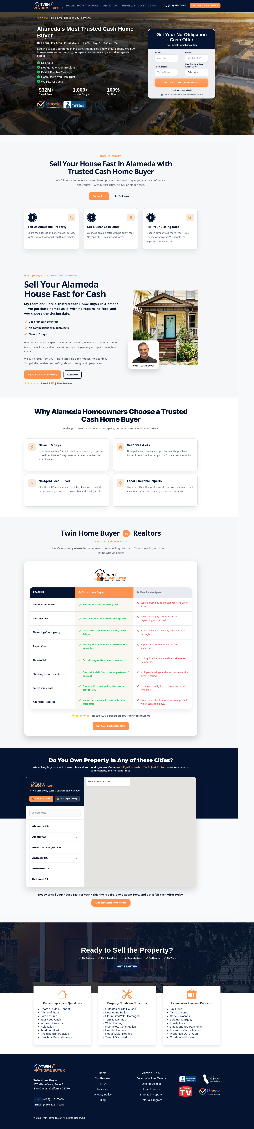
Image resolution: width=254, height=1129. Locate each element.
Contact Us (147, 5)
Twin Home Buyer (51, 1118)
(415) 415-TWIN (175, 5)
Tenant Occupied (116, 1037)
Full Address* (161, 67)
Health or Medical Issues (56, 1037)
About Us (110, 5)
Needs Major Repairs (118, 1033)
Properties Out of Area (184, 1033)
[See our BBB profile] (187, 1079)
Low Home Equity (181, 1019)
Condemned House (182, 1037)
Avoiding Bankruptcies (55, 1033)
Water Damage (114, 1023)
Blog (103, 1100)
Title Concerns (179, 1012)
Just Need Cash (51, 1019)
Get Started (127, 966)
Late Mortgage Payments (186, 1026)
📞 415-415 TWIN (41, 799)
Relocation (47, 1026)
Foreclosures (49, 1016)
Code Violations (180, 1016)
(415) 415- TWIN (49, 1099)
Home (70, 5)
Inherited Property (52, 1023)
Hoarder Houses (115, 1030)
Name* (158, 52)
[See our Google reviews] (210, 1091)
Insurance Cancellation (184, 1030)
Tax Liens (176, 1009)
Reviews (128, 5)
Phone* (188, 52)
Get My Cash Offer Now (110, 902)
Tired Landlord (50, 1030)
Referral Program (151, 1100)
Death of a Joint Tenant (55, 1009)
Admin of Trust (50, 1012)
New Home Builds (116, 1012)
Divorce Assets (151, 1083)
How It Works (88, 5)
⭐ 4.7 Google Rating (67, 799)
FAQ (103, 1083)
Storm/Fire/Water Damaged (122, 1016)
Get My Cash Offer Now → (43, 374)
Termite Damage (115, 1019)
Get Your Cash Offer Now (110, 726)
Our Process (103, 1078)
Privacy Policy (103, 1094)
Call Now (123, 196)
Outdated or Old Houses (120, 1009)
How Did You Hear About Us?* (194, 65)
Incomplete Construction (120, 1026)
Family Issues (178, 1023)
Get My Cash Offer (205, 5)
